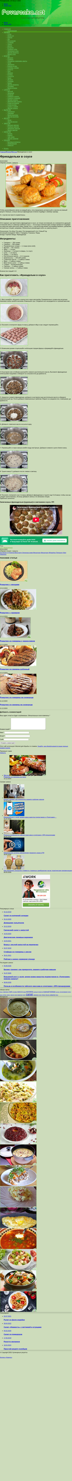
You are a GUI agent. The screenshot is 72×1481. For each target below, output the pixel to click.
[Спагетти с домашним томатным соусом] (18, 1311)
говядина (6, 992)
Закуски (7, 123)
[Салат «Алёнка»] (18, 1101)
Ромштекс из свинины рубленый (14, 669)
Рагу (9, 71)
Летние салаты (13, 100)
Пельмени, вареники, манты (17, 61)
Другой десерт (13, 122)
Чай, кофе (11, 137)
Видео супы (12, 54)
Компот (10, 135)
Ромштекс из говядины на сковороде (16, 697)
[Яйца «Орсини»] (18, 1227)
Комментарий (5, 729)
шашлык (53, 995)
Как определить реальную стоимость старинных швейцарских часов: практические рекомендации (38, 870)
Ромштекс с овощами (9, 585)
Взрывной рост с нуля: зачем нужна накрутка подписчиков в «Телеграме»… (30, 817)
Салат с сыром (13, 106)
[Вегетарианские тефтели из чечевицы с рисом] (18, 1059)
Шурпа (10, 46)
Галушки (10, 81)
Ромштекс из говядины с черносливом (17, 641)
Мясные (10, 58)
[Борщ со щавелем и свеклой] (18, 1080)
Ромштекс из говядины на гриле (15, 777)
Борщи (10, 37)
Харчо (10, 44)
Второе (7, 56)
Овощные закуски (14, 128)
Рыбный (10, 95)
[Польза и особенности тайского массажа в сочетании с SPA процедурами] (14, 833)
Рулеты (10, 74)
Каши (9, 78)
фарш (43, 995)
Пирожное (11, 111)
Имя (2, 732)
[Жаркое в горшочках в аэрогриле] (18, 1290)
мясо (69, 992)
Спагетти (11, 76)
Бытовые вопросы (14, 142)
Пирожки (11, 113)
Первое (7, 32)
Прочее (7, 140)
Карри (10, 83)
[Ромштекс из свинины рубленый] (18, 665)
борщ (1, 991)
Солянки (11, 42)
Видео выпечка (13, 115)
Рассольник (12, 41)
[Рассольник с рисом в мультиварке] (18, 1038)
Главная (3, 152)
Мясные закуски (13, 125)
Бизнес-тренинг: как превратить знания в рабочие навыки (24, 799)
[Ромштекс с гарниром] (18, 609)
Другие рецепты (13, 52)
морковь (58, 991)
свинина (36, 995)
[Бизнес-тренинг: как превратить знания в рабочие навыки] (14, 798)
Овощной (11, 93)
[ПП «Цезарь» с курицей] (18, 1269)
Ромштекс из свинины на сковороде (16, 705)
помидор (19, 995)
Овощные (11, 64)
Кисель (10, 133)
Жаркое (10, 73)
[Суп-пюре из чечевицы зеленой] (18, 1018)
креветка (40, 991)
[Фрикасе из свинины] (18, 1164)
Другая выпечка (13, 117)
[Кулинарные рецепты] (22, 19)
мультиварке (64, 992)
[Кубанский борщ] (18, 1248)
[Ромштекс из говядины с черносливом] (15, 637)
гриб (10, 992)
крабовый (35, 991)
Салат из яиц (12, 105)
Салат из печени (13, 103)
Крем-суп (11, 36)
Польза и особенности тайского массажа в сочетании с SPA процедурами (29, 835)
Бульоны (11, 47)
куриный (46, 992)
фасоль (48, 994)
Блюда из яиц (12, 66)
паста (12, 995)
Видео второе (12, 88)
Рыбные (10, 59)
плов (15, 995)
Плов (9, 63)
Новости (10, 145)
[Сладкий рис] (18, 1206)
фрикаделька (8, 547)
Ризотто (10, 69)
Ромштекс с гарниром (10, 613)
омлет (8, 995)
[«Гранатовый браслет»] (18, 1143)
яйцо (57, 994)
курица (52, 992)
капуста (20, 992)
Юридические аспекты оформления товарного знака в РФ (24, 853)
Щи (9, 39)
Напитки (7, 132)
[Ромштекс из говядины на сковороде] (18, 694)
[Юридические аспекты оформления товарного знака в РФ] (14, 851)
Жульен (10, 79)
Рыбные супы (12, 49)
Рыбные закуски (13, 127)
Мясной (10, 91)
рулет (24, 994)
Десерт (7, 118)
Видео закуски (12, 130)
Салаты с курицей (14, 98)
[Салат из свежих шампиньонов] (18, 1185)
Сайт (1, 739)
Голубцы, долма (13, 68)
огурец (4, 995)
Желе (9, 120)
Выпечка (7, 110)
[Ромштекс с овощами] (13, 581)
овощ (1, 994)
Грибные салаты (13, 96)
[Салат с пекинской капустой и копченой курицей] (18, 1122)
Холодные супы (13, 51)
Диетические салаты (15, 101)
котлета (29, 992)
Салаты (7, 90)
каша (24, 992)
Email (2, 736)
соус (1, 547)
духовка (14, 992)
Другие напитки (13, 138)
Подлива (11, 86)
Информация (12, 31)
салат (29, 994)
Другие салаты (13, 108)
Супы (9, 34)
